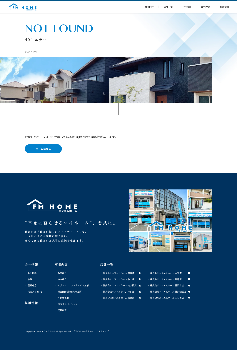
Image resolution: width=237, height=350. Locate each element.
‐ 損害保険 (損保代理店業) (68, 291)
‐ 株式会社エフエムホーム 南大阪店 (118, 285)
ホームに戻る (43, 149)
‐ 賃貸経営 (60, 310)
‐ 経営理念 (30, 285)
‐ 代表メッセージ (34, 291)
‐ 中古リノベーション (66, 304)
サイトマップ (103, 331)
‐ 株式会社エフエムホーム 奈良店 (117, 297)
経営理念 (205, 7)
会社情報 (186, 7)
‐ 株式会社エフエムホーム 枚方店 (117, 279)
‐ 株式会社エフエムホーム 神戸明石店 (166, 291)
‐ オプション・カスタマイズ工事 (72, 285)
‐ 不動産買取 (62, 297)
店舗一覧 (168, 7)
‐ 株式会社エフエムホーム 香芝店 (164, 273)
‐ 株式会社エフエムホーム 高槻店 (117, 273)
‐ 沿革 (28, 279)
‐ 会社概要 (30, 273)
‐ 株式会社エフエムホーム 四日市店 (165, 297)
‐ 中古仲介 (60, 279)
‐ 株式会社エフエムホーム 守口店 (117, 291)
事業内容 (149, 7)
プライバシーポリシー (83, 331)
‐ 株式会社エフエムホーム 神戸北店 (165, 285)
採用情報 (224, 7)
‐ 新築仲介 (60, 273)
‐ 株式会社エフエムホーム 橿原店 (164, 279)
